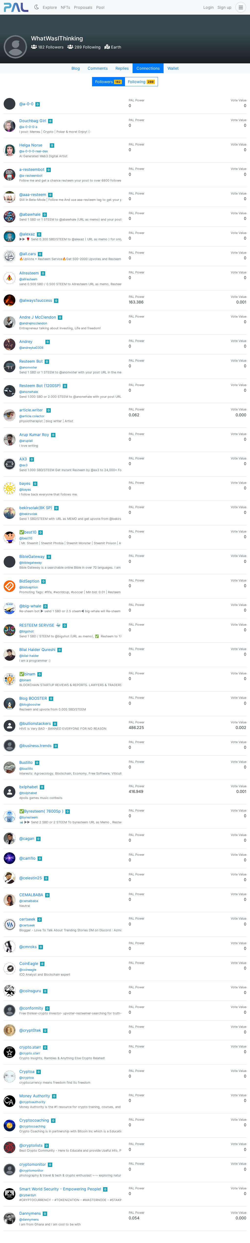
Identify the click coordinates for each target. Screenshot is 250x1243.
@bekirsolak (28, 514)
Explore (50, 7)
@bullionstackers (35, 723)
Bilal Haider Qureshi (37, 649)
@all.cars (27, 253)
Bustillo (26, 762)
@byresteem (28, 817)
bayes (24, 483)
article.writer (31, 410)
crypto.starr (30, 1047)
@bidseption (28, 587)
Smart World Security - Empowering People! (60, 1188)
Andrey (25, 341)
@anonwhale (28, 392)
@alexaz (27, 234)
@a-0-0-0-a (28, 127)
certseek (27, 919)
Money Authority (34, 1095)
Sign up (224, 7)
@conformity (31, 1008)
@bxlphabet (28, 793)
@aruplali (26, 441)
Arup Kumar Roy (34, 434)
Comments (98, 68)
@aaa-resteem (32, 194)
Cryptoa (26, 1071)
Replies (122, 68)
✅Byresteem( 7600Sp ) (41, 811)
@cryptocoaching (32, 1126)
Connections (148, 68)
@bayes (25, 489)
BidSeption (29, 581)
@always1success (35, 300)
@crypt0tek (30, 1030)
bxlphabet (28, 786)
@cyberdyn (27, 1195)
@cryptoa (26, 1077)
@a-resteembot (30, 175)
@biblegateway (30, 562)
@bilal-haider (29, 656)
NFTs (65, 7)
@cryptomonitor (31, 1170)
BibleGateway (32, 556)
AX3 (23, 458)
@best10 (25, 538)
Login (208, 7)
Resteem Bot (31, 361)
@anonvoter (28, 367)
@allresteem (28, 279)
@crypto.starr (29, 1053)
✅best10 (27, 532)
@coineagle (27, 969)
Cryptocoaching (34, 1120)
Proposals (83, 7)
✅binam (27, 673)
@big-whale (30, 605)
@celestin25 (30, 877)
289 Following (87, 47)
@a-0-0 (26, 103)
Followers (108, 81)
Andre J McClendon (37, 317)
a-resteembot (31, 169)
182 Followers (50, 47)
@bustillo (26, 768)
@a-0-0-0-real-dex (33, 151)
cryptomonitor (32, 1164)
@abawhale (30, 214)
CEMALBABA (31, 894)
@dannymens (29, 1219)
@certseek (27, 925)
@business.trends (35, 745)
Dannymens (30, 1213)
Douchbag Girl (32, 120)
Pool (100, 7)
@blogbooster (30, 704)
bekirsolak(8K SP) (35, 507)
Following (141, 81)
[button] (239, 7)
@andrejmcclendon (33, 323)
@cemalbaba (28, 901)
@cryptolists (30, 1145)
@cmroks (28, 946)
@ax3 (23, 465)
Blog (76, 68)
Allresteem (29, 273)
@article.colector (31, 416)
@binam (25, 680)
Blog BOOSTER (33, 698)
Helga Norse (30, 145)
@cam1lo (27, 858)
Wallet (173, 68)
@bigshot (26, 631)
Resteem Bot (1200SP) (40, 385)
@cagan (26, 838)
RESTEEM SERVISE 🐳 (40, 625)
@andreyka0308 (31, 348)
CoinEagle (28, 963)
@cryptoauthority (32, 1102)
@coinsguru (30, 990)
